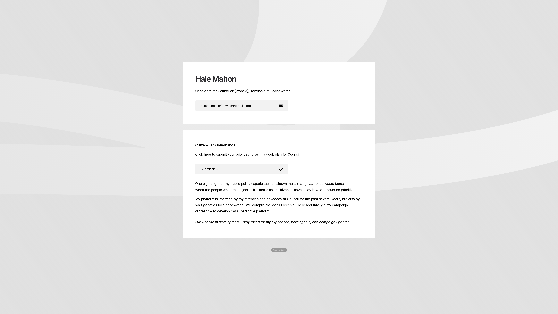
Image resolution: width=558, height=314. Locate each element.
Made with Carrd (279, 250)
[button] (241, 105)
